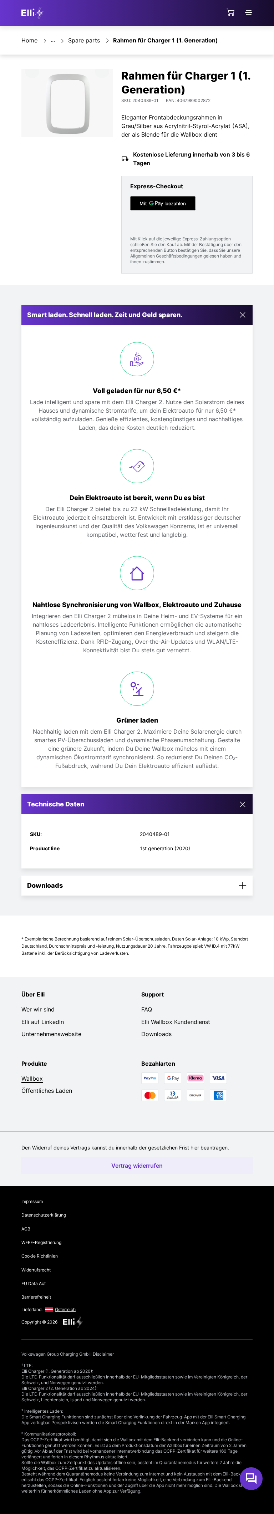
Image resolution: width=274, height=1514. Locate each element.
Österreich (65, 1309)
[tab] (137, 804)
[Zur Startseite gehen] (33, 13)
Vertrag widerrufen (137, 1165)
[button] (137, 315)
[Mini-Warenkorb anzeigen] (230, 12)
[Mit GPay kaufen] (163, 203)
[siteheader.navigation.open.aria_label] (249, 12)
